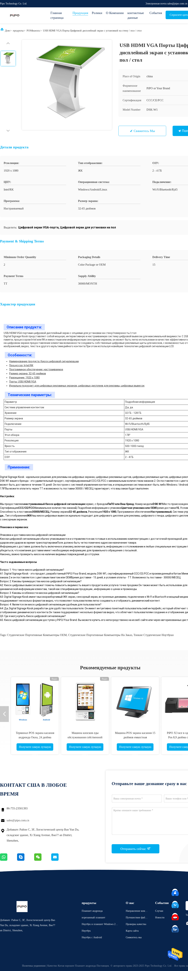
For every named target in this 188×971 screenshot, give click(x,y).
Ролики (97, 13)
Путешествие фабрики (137, 918)
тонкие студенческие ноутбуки (153, 635)
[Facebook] (175, 891)
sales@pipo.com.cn (18, 820)
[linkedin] (175, 928)
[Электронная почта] (59, 859)
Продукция (80, 13)
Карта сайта (132, 930)
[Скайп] (25, 859)
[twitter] (175, 904)
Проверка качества (136, 924)
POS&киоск (33, 30)
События (155, 13)
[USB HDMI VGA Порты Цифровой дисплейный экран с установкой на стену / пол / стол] (67, 85)
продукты (18, 30)
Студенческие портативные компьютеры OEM (37, 635)
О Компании (115, 13)
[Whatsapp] (8, 859)
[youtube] (175, 916)
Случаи (159, 911)
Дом (7, 30)
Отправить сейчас (133, 849)
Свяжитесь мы (144, 131)
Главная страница (57, 15)
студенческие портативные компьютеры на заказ (100, 635)
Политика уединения (33, 965)
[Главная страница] (14, 15)
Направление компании (137, 911)
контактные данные (135, 15)
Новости (159, 917)
